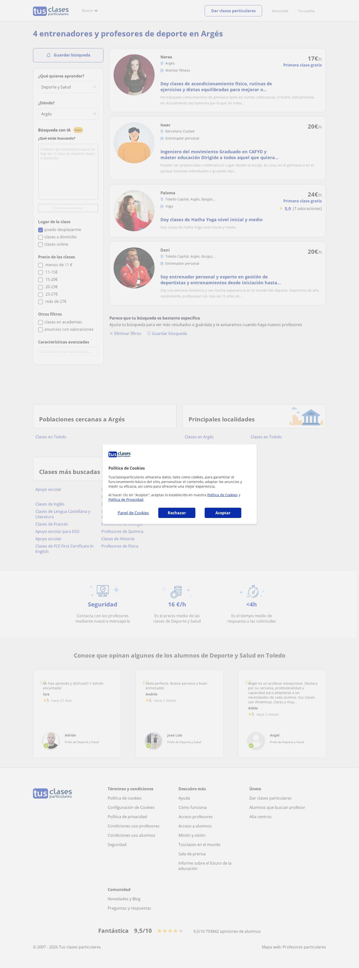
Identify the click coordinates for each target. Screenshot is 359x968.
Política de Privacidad (125, 499)
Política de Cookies (222, 495)
